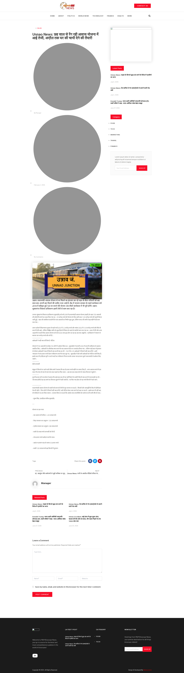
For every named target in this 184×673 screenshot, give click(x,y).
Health (120, 16)
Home (52, 16)
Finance (110, 16)
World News (83, 16)
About (61, 16)
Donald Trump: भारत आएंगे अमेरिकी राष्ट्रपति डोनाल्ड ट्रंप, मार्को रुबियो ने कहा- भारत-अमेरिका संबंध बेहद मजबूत (48, 518)
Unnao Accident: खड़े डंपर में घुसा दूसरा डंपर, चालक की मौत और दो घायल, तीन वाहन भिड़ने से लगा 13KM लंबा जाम (85, 518)
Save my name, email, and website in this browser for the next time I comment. (68, 586)
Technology (98, 16)
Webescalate (147, 670)
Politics (71, 16)
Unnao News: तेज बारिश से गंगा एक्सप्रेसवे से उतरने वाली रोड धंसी (85, 505)
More (129, 16)
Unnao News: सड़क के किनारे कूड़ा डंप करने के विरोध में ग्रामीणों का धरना (47, 505)
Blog (39, 28)
